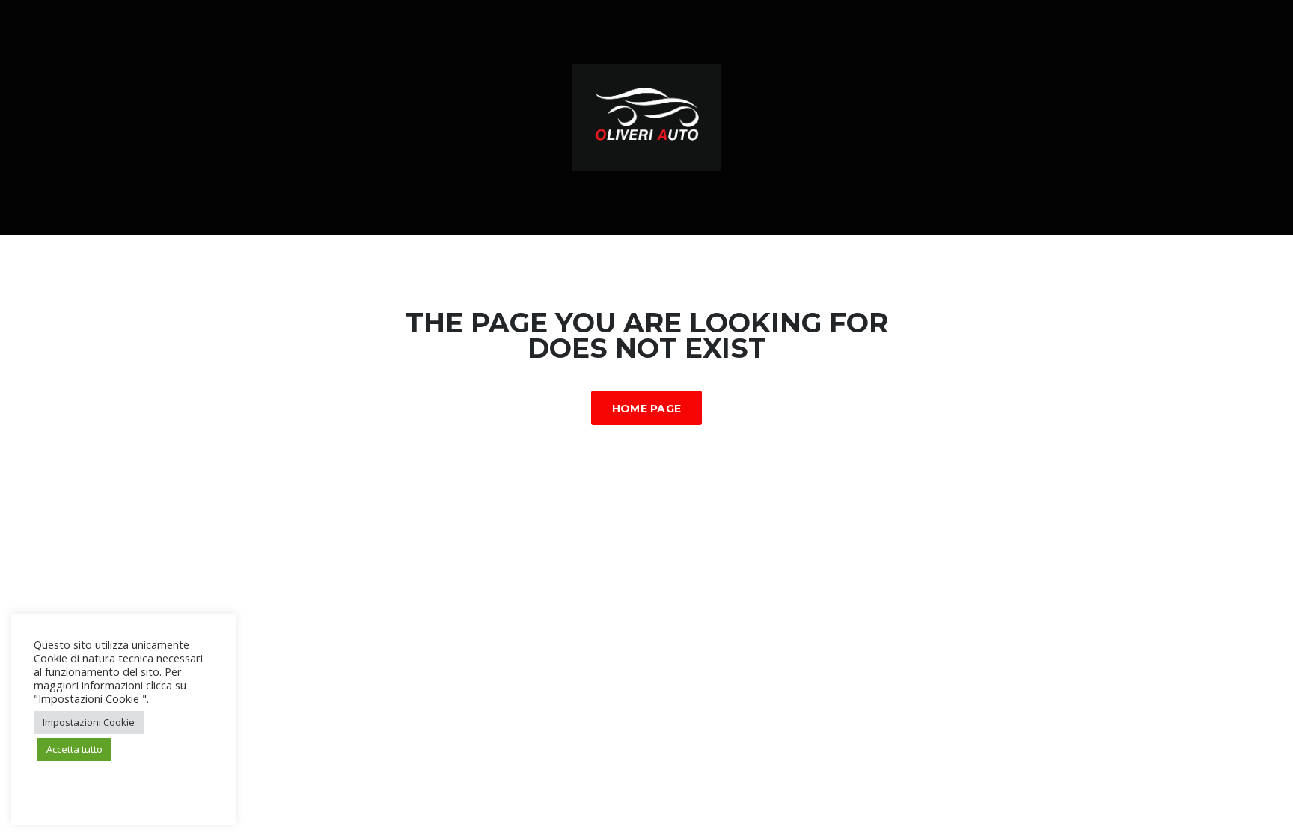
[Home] (646, 116)
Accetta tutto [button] (74, 749)
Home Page (647, 408)
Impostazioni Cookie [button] (89, 722)
